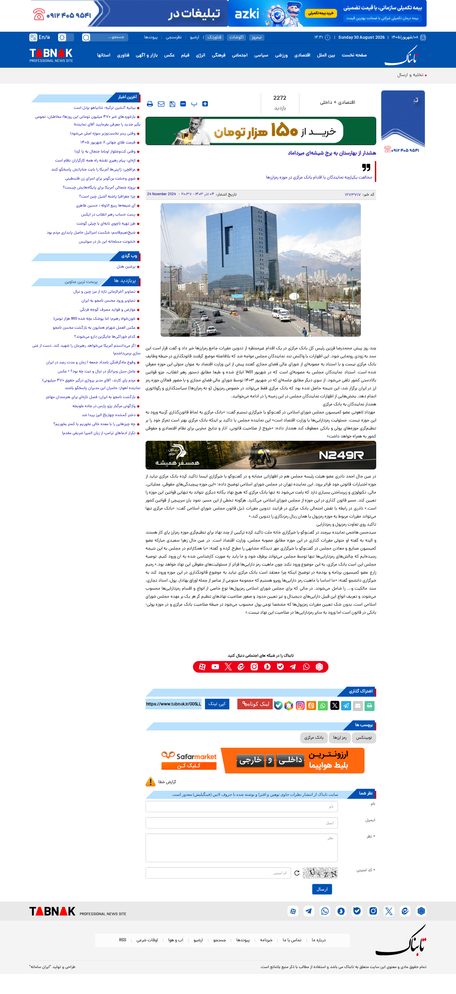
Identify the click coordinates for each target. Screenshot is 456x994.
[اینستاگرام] (299, 705)
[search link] (86, 37)
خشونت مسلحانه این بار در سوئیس (107, 242)
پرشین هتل (126, 267)
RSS (122, 940)
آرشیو (194, 37)
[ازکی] (327, 13)
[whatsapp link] (306, 667)
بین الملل (326, 55)
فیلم (185, 55)
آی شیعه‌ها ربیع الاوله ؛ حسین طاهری (106, 206)
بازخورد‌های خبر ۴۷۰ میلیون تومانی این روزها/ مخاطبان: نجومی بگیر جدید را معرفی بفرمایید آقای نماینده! (88, 121)
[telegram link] (293, 667)
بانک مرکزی (313, 738)
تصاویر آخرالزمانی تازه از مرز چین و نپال (104, 292)
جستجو (219, 940)
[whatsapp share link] (323, 706)
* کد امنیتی (366, 871)
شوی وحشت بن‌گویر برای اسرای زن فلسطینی (100, 179)
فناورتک (214, 37)
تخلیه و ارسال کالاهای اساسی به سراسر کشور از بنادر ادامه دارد (363, 75)
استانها (103, 55)
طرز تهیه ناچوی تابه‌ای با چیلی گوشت (106, 224)
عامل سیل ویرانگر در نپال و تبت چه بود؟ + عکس (97, 372)
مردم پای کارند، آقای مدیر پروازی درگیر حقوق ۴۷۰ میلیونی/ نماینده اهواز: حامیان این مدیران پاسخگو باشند (91, 384)
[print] (150, 103)
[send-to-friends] (161, 103)
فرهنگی (218, 55)
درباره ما (319, 940)
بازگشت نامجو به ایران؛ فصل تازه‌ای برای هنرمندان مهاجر (91, 397)
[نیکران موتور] (261, 455)
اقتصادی (302, 55)
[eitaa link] (241, 667)
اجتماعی (240, 55)
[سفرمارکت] (261, 760)
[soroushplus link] (267, 667)
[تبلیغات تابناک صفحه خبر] (403, 124)
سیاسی (261, 55)
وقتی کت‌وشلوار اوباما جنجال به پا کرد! (105, 152)
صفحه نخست (354, 55)
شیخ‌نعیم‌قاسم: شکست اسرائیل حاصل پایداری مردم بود (91, 233)
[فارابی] (261, 131)
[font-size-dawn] (183, 103)
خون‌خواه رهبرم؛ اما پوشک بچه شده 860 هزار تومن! (94, 319)
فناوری (123, 55)
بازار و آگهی (147, 55)
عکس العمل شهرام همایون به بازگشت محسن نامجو (94, 328)
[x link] (228, 667)
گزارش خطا (167, 782)
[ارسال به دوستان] (358, 706)
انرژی (200, 55)
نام (373, 804)
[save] (172, 104)
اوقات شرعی (147, 940)
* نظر (371, 837)
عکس (169, 55)
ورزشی (281, 55)
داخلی (326, 103)
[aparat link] (202, 667)
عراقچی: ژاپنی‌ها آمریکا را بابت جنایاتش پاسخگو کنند (93, 170)
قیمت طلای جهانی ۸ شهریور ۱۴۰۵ (108, 143)
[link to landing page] (402, 55)
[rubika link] (319, 667)
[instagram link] (254, 667)
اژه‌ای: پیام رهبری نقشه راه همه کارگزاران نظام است (95, 161)
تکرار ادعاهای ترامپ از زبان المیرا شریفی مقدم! (99, 433)
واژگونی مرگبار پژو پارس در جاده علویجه (104, 406)
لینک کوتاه (258, 704)
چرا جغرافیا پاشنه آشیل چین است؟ (107, 197)
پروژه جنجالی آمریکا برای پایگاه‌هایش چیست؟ (99, 188)
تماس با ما (292, 940)
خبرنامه (266, 940)
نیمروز (257, 37)
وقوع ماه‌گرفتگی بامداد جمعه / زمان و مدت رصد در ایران (91, 363)
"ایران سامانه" (40, 967)
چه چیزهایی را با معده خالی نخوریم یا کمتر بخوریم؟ (94, 424)
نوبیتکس (364, 738)
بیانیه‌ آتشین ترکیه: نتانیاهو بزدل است (105, 108)
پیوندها (151, 37)
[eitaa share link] (311, 706)
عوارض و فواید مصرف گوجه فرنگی (108, 310)
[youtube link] (215, 667)
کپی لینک (217, 704)
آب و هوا (175, 940)
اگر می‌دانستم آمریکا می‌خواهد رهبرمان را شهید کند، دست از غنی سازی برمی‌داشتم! (86, 350)
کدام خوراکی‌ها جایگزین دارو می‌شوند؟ (105, 337)
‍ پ (193, 103)
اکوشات (236, 37)
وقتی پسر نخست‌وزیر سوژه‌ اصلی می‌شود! (103, 134)
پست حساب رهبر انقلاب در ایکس (108, 215)
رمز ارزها (340, 738)
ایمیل (370, 820)
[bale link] (280, 667)
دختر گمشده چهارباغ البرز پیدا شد (109, 415)
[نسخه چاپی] (370, 706)
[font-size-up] (205, 103)
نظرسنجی (174, 37)
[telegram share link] (346, 706)
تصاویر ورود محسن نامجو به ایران (108, 301)
